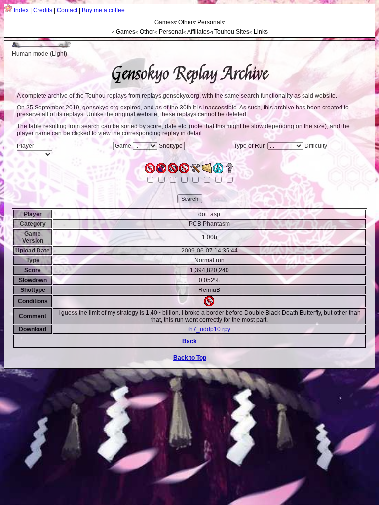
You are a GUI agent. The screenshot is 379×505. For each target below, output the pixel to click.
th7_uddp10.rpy (209, 329)
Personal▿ (211, 22)
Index (20, 10)
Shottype (171, 146)
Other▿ (187, 22)
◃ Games (123, 31)
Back (189, 341)
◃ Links (258, 31)
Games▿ (165, 22)
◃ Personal (168, 31)
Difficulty (315, 146)
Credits (42, 10)
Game (123, 146)
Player (25, 146)
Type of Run (250, 146)
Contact (67, 10)
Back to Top (189, 357)
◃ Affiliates (196, 31)
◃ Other (144, 31)
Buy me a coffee (103, 10)
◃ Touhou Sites (229, 31)
